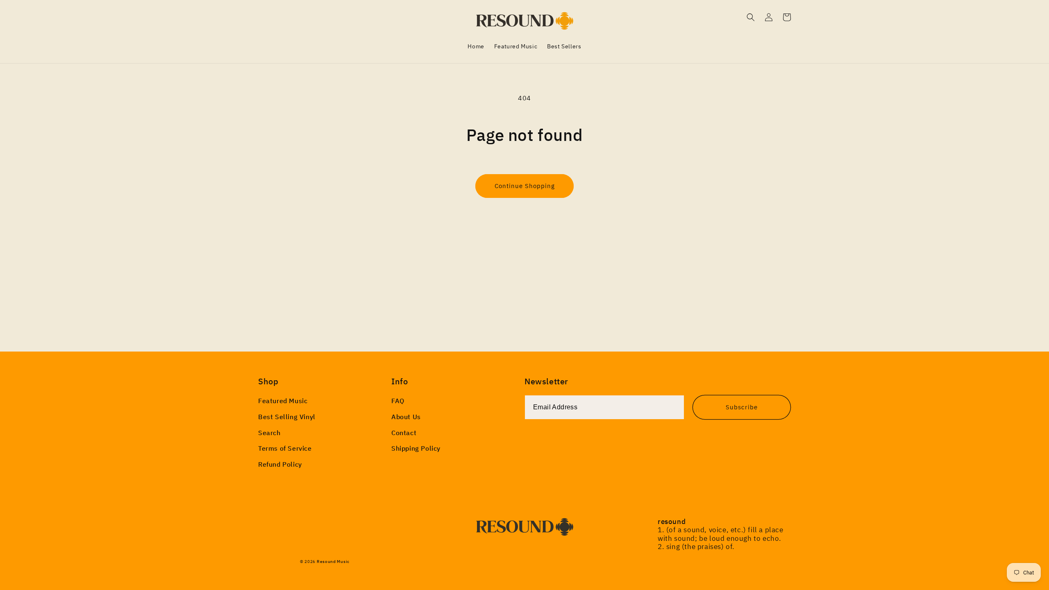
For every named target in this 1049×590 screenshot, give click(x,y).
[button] (751, 17)
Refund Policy (280, 464)
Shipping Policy (415, 448)
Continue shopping (525, 186)
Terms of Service (285, 448)
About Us (406, 417)
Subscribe (742, 407)
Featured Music (282, 401)
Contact (403, 433)
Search (269, 433)
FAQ (397, 401)
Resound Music (333, 561)
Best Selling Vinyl (287, 417)
